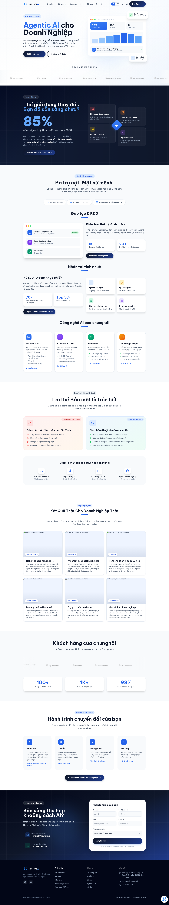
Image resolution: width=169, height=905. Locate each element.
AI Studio (58, 876)
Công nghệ (62, 4)
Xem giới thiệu (59, 54)
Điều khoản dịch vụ (139, 897)
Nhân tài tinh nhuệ (81, 202)
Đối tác (90, 4)
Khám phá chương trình (98, 256)
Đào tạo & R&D (56, 202)
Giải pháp (50, 4)
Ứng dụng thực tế (77, 4)
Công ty (121, 819)
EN (118, 4)
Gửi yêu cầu (101, 841)
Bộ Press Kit (91, 884)
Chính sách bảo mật (123, 897)
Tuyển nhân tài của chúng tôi (38, 312)
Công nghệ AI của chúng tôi (110, 202)
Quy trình (99, 4)
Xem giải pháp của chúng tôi (38, 152)
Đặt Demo (136, 4)
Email (94, 819)
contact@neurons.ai (130, 881)
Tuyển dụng (91, 876)
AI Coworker (59, 873)
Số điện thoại (123, 810)
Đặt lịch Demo (33, 54)
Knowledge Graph (62, 884)
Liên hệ (125, 4)
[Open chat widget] (164, 899)
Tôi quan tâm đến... (99, 829)
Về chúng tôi (92, 873)
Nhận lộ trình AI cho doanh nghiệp (83, 778)
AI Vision (58, 880)
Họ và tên (96, 810)
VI (113, 4)
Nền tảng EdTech (62, 887)
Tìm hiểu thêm (31, 368)
